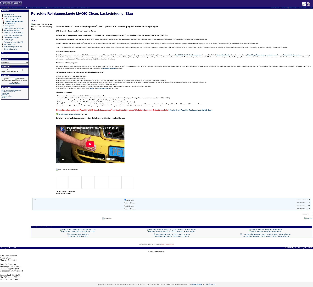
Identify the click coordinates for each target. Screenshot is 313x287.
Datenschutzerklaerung (8, 91)
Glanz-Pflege (251, 55)
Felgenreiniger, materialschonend (267, 55)
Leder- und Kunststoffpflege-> (13, 35)
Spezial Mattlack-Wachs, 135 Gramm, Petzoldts (172, 236)
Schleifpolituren (10, 23)
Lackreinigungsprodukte (17, 7)
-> (13, 19)
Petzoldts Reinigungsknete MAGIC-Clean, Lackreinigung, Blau (68, 7)
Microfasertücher (9, 44)
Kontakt (3, 97)
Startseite (4, 7)
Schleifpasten (9, 26)
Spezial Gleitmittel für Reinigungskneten (188, 55)
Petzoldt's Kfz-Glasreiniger (292, 55)
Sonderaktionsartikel (10, 49)
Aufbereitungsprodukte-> (12, 30)
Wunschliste (275, 7)
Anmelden (284, 7)
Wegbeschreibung (6, 96)
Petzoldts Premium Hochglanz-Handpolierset (265, 231)
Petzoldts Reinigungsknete (36, 7)
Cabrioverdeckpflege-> (11, 37)
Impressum (4, 94)
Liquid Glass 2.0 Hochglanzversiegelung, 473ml (78, 231)
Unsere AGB (5, 93)
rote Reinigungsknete (109, 68)
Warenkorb (302, 7)
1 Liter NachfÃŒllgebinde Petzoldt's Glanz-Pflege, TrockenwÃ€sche (265, 236)
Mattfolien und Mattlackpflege (13, 33)
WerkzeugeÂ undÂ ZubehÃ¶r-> (14, 42)
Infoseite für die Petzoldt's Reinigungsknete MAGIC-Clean (190, 110)
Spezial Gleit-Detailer (223, 55)
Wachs (91, 88)
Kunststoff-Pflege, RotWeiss (78, 236)
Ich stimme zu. (211, 284)
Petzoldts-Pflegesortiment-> (13, 47)
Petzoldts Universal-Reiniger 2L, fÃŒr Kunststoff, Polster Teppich (171, 231)
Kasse (310, 7)
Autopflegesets (9, 14)
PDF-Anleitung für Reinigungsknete (69, 114)
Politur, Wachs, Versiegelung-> (14, 28)
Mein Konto (293, 7)
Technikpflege (8, 40)
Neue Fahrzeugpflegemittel (13, 16)
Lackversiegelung (103, 88)
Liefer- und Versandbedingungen (11, 90)
